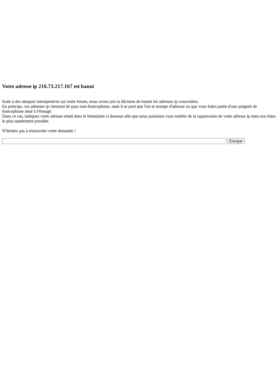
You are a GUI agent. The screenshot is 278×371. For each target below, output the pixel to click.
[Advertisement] (139, 40)
